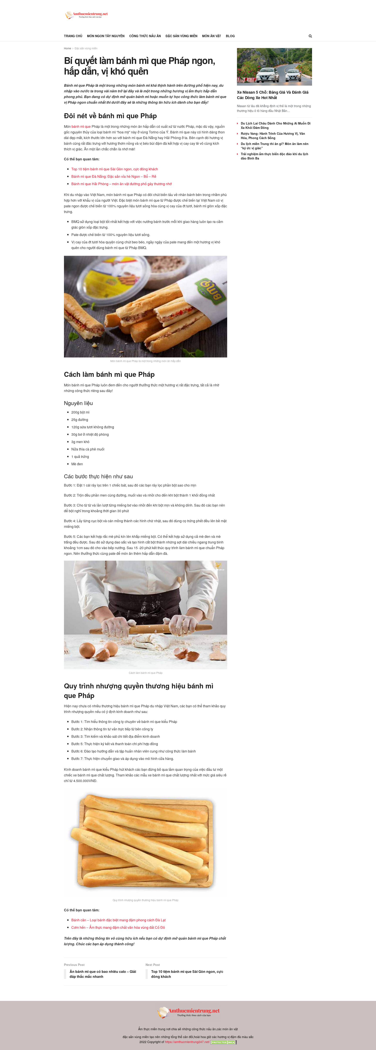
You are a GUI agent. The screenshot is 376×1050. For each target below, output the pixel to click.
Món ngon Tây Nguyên (105, 36)
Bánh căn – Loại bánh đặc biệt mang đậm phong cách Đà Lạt (118, 919)
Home (67, 48)
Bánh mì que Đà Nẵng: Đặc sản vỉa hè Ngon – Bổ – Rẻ (113, 176)
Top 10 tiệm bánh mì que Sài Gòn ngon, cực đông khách (114, 168)
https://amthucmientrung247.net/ (187, 1042)
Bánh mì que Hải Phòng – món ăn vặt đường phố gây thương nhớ (121, 183)
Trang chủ (73, 36)
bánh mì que (81, 126)
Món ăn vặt (211, 36)
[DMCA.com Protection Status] (223, 1042)
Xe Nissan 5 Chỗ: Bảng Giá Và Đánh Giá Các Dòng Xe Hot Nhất (273, 94)
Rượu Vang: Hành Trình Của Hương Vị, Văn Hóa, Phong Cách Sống (273, 135)
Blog (230, 36)
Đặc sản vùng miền (181, 36)
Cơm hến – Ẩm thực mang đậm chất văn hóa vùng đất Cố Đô (118, 927)
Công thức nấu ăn (145, 36)
